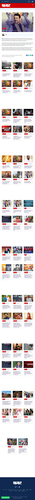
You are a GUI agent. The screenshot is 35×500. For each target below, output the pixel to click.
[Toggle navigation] (33, 5)
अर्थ (3, 489)
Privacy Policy (21, 496)
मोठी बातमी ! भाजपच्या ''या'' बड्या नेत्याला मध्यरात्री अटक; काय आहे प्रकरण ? (6, 91)
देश (25, 208)
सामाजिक (15, 254)
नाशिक (4, 254)
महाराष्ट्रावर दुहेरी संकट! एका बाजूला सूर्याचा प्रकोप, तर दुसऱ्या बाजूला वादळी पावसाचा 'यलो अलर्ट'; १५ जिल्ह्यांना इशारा (6, 276)
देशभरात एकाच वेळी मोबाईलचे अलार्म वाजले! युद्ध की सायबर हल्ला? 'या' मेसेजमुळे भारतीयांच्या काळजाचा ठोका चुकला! (22, 450)
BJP (3, 56)
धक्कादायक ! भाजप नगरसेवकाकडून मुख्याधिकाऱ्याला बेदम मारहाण (6, 137)
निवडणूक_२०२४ (24, 490)
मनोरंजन (15, 272)
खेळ (25, 254)
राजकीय (26, 70)
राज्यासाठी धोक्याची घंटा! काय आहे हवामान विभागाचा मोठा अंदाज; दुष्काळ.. (6, 75)
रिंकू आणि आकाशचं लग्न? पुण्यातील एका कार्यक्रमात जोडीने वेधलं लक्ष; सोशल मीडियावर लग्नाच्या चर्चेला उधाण (16, 228)
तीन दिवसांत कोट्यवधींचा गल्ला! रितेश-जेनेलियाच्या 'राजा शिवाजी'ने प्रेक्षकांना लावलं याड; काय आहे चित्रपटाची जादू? (17, 403)
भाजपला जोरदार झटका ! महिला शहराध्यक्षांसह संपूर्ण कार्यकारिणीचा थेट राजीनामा (17, 167)
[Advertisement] (17, 102)
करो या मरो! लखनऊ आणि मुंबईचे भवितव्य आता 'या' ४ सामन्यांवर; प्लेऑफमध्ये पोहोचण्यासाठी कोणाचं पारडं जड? (28, 259)
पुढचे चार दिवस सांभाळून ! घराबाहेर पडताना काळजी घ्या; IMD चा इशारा (6, 167)
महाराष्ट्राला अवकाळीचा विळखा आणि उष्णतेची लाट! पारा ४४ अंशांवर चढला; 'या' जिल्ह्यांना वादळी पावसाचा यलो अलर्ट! (6, 356)
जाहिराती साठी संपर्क (6, 1)
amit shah (20, 55)
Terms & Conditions (14, 496)
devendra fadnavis (5, 55)
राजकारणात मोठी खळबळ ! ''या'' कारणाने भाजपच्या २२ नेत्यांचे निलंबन (17, 91)
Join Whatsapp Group (5, 497)
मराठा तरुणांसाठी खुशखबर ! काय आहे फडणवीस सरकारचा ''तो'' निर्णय (6, 211)
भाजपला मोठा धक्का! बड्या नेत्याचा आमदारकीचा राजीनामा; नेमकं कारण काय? (6, 120)
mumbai (16, 55)
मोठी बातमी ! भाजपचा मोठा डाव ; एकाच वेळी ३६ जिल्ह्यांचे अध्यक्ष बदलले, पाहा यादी (28, 75)
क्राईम (9, 446)
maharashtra (11, 55)
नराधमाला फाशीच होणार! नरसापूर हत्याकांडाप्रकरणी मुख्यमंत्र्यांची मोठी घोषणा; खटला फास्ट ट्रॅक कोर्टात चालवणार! (11, 450)
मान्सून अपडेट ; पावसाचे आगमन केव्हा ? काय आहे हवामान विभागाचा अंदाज (28, 211)
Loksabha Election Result (9, 56)
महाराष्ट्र (4, 28)
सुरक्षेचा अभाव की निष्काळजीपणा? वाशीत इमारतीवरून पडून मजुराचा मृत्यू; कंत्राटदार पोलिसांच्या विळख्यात (28, 356)
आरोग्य (6, 489)
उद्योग (3, 303)
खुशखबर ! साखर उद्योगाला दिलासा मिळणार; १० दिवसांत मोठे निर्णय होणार (17, 182)
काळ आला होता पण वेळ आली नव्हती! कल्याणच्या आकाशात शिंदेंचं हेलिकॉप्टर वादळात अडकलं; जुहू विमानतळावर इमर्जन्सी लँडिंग (28, 307)
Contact (25, 496)
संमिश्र (16, 490)
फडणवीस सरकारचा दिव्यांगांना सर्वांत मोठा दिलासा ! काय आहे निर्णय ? (17, 211)
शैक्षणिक (26, 416)
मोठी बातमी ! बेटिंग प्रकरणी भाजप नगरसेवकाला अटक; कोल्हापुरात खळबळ (6, 182)
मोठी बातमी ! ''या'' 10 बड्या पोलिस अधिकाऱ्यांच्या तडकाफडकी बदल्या (28, 137)
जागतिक (19, 490)
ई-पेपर (2, 1)
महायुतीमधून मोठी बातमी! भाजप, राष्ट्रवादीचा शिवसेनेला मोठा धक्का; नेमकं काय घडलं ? (28, 167)
